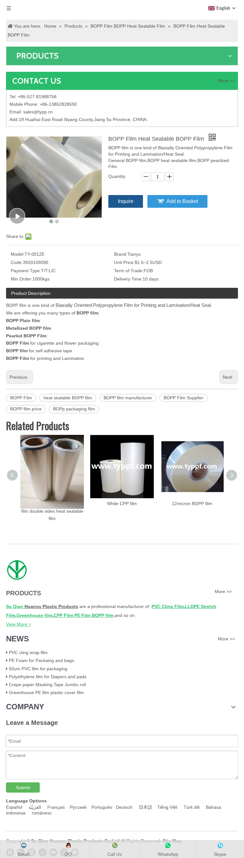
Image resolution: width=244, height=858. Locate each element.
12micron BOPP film (192, 503)
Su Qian (15, 606)
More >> (226, 80)
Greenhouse (30, 615)
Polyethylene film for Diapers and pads (47, 676)
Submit (23, 787)
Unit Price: (124, 262)
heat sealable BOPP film (68, 397)
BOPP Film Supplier (183, 397)
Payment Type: (26, 270)
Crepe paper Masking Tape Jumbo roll (47, 684)
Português (103, 807)
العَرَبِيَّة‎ (35, 807)
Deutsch (125, 807)
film (47, 615)
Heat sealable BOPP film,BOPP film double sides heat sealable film (52, 511)
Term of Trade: (129, 270)
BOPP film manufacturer (128, 397)
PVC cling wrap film (28, 652)
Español (15, 807)
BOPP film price (26, 408)
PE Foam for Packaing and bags (41, 660)
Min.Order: (21, 278)
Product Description (31, 293)
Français (56, 807)
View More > (18, 624)
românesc (42, 812)
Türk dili (193, 807)
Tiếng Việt (168, 807)
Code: (17, 262)
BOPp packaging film (74, 408)
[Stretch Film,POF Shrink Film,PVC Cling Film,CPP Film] (16, 570)
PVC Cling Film (168, 606)
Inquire (125, 201)
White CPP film (122, 503)
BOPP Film (21, 397)
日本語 (146, 807)
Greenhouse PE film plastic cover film (46, 692)
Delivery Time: (128, 278)
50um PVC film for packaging (38, 668)
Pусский (79, 807)
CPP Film (63, 615)
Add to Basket (182, 201)
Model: (17, 254)
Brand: (120, 254)
